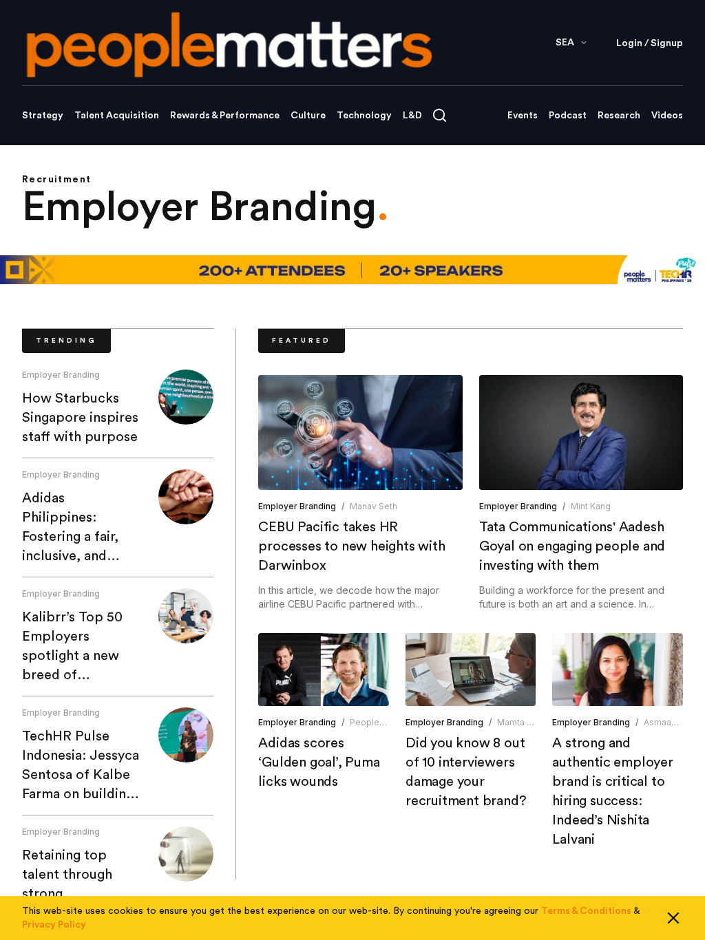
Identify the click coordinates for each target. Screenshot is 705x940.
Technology (364, 115)
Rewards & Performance (225, 115)
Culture (308, 115)
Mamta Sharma (527, 722)
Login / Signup (649, 43)
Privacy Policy (54, 925)
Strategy (42, 115)
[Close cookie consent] (673, 918)
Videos (667, 115)
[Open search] (439, 115)
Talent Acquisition (116, 115)
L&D (412, 115)
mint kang (591, 506)
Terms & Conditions (586, 911)
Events (522, 115)
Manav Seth (373, 506)
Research (619, 115)
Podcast (568, 115)
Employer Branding (61, 375)
